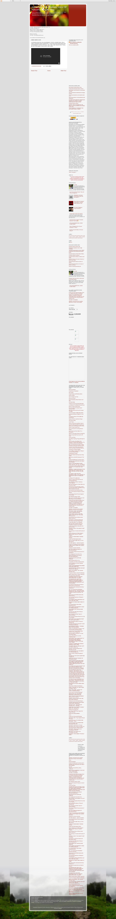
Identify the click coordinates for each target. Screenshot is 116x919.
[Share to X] (48, 66)
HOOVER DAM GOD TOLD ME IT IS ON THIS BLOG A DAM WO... (76, 624)
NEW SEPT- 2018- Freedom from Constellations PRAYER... (75, 729)
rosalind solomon (82, 236)
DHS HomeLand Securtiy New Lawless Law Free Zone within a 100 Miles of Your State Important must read (77, 487)
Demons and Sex (72, 398)
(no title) (75, 184)
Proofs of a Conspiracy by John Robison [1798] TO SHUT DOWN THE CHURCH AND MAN (76, 545)
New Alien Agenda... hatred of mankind (76, 542)
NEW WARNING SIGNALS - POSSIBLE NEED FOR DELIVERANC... (76, 627)
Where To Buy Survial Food (74, 427)
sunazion (76, 382)
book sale (70, 235)
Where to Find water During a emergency (77, 433)
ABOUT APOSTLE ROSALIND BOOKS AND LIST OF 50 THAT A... (76, 697)
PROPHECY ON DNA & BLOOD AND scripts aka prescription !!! (78, 196)
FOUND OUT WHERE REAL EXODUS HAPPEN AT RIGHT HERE (76, 644)
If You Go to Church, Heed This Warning (76, 572)
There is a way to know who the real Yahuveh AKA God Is (76, 480)
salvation (75, 741)
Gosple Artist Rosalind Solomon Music (76, 88)
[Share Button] (70, 242)
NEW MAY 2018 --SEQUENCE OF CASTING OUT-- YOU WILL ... (75, 705)
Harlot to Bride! (72, 395)
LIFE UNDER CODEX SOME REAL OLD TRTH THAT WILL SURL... (76, 600)
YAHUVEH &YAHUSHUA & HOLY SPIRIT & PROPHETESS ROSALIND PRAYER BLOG (76, 251)
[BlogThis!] (47, 66)
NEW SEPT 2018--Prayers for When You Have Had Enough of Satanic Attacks (76, 727)
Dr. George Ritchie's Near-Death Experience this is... (75, 605)
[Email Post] (44, 66)
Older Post (63, 70)
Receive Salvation (72, 389)
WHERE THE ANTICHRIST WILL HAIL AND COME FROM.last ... (76, 699)
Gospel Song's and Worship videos (75, 393)
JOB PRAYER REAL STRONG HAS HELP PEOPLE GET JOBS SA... (77, 569)
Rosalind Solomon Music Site (74, 246)
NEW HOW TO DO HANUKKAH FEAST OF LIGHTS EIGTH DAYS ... (76, 619)
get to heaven (74, 235)
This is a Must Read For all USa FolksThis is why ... (75, 636)
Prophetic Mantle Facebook (74, 255)
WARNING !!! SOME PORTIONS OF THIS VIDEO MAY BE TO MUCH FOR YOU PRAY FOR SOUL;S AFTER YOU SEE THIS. (77, 471)
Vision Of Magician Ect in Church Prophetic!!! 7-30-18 (75, 227)
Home (49, 70)
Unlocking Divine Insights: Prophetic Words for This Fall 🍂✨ (76, 220)
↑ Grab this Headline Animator (77, 113)
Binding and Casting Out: (73, 709)
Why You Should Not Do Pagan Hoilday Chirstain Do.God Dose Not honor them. (76, 445)
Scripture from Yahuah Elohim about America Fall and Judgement (76, 631)
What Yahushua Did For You (74, 560)
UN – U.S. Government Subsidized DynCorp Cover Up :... (75, 851)
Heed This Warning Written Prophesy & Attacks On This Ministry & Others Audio (76, 425)
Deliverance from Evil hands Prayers (76, 700)
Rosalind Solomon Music (73, 103)
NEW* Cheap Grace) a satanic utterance (76, 574)
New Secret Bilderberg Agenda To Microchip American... (75, 550)
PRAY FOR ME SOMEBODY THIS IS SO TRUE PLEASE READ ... (76, 771)
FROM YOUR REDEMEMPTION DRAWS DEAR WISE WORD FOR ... (76, 566)
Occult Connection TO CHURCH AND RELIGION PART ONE (76, 723)
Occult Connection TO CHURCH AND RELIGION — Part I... (76, 721)
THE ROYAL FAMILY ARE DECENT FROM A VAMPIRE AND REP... (75, 512)
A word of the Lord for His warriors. (76, 213)
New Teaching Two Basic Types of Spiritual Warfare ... (75, 615)
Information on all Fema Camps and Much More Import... (76, 839)
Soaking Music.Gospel (73, 453)
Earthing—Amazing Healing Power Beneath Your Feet (75, 649)
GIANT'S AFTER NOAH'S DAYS (75, 539)
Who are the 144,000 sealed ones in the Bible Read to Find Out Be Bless (76, 498)
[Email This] (46, 66)
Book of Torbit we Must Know (74, 406)
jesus (79, 235)
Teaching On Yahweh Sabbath (74, 449)
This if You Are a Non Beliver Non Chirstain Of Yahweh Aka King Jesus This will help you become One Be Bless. (77, 442)
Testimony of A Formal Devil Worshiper (76, 403)
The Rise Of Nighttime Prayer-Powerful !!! (78, 208)
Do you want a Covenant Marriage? (75, 692)
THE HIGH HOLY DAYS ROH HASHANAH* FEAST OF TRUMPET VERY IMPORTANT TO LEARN (76, 576)
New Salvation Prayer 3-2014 (74, 496)
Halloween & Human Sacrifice (74, 547)
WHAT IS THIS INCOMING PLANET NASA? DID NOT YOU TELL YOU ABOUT (77, 464)
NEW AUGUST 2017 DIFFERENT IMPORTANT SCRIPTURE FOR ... (75, 694)
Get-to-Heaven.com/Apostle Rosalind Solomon (76, 43)
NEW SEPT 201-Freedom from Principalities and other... (75, 732)
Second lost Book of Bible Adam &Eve (76, 412)
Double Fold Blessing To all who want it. (76, 459)
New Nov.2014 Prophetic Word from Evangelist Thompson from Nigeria (76, 524)
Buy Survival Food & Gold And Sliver (76, 490)
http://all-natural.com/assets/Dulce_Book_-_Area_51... (75, 767)
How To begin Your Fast (73, 396)
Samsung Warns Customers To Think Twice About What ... (76, 634)
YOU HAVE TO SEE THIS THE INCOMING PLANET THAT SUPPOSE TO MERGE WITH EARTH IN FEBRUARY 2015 (77, 475)
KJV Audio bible (72, 402)
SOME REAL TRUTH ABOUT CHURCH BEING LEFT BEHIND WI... (76, 708)
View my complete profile (73, 44)
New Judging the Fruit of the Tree (75, 554)
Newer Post (34, 70)
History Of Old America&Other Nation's (76, 423)
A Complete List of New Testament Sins (76, 561)
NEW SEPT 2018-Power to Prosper (75, 725)
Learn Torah (71, 421)
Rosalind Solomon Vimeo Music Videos (76, 253)
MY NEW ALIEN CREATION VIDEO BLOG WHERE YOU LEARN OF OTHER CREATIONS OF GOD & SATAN (77, 100)
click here (51, 902)
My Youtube (71, 392)
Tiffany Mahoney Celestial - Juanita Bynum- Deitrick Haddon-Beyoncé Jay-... (79, 202)
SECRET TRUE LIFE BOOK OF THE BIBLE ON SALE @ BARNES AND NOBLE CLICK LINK (77, 105)
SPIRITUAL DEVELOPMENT (74, 713)
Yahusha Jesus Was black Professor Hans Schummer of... (76, 612)
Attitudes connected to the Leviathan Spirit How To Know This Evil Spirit (76, 302)
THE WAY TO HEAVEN (73, 299)
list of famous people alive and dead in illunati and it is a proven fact (76, 585)
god (77, 235)
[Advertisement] (77, 65)
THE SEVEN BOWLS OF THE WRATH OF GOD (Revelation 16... (76, 651)
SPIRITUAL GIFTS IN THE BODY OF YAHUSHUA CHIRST (76, 659)
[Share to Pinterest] (50, 66)
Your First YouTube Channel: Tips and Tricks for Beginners (76, 192)
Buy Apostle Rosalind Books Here (75, 87)
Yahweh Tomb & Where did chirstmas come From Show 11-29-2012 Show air (76, 447)
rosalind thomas (71, 741)
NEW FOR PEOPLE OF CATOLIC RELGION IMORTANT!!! (75, 556)
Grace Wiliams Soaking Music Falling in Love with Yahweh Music (76, 451)
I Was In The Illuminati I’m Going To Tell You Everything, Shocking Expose (76, 629)
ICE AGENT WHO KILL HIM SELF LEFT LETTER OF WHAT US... (76, 647)
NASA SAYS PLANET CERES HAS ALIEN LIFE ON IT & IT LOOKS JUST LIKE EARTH (77, 467)
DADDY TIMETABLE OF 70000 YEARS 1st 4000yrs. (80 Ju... (76, 688)
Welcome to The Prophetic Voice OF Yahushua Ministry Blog (49, 8)
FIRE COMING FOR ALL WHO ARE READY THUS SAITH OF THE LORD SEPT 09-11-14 (76, 514)
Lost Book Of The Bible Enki (74, 478)
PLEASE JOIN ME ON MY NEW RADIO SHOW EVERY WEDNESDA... (76, 703)
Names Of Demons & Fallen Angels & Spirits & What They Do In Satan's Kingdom (76, 534)
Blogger (60, 908)
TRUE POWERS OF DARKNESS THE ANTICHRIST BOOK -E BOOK (76, 109)
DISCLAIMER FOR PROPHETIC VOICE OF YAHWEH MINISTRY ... (76, 607)
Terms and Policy (72, 437)
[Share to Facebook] (49, 66)
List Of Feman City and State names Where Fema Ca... (76, 518)
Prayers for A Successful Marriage (75, 716)
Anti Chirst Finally (72, 420)
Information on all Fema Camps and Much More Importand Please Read (76, 520)
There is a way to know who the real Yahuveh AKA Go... (76, 894)
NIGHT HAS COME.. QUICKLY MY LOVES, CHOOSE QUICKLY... (75, 690)
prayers (77, 236)
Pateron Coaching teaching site (75, 266)
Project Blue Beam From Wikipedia (75, 522)
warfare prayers (80, 741)
